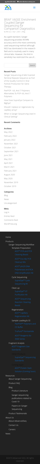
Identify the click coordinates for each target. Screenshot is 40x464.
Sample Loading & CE (21, 320)
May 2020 (8, 178)
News (6, 199)
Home (8, 237)
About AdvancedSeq (17, 421)
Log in (6, 212)
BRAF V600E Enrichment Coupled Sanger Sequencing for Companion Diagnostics (20, 24)
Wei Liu (8, 32)
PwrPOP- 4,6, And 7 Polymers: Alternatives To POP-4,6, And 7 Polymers (17, 93)
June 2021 (8, 155)
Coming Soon (17, 364)
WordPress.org (10, 224)
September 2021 (11, 151)
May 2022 (8, 132)
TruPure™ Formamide (24, 331)
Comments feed (11, 220)
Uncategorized (10, 203)
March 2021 (9, 167)
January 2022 (9, 139)
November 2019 (11, 182)
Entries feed (9, 216)
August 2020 (9, 174)
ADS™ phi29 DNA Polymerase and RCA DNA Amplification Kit (24, 269)
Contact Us (13, 425)
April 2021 (8, 163)
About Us (10, 417)
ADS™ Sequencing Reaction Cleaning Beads (23, 302)
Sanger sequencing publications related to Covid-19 (21, 398)
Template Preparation (21, 248)
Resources (10, 375)
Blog (23, 32)
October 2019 (10, 186)
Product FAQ (14, 383)
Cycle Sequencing (19, 277)
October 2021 (10, 147)
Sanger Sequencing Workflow (21, 244)
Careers (12, 429)
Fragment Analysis (16, 343)
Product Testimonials (18, 413)
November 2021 (11, 143)
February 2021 (10, 170)
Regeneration (17, 309)
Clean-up (16, 288)
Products (9, 241)
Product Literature (20, 390)
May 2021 (8, 159)
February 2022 (10, 136)
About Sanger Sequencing (20, 379)
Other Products (18, 354)
